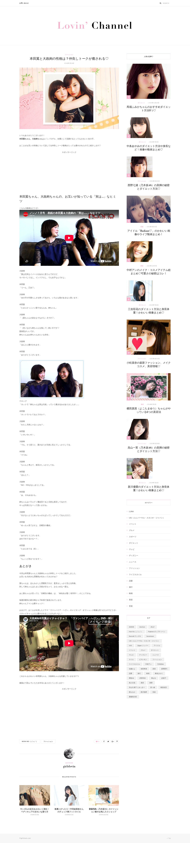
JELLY (152, 627)
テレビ (131, 549)
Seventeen (150, 636)
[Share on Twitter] (108, 741)
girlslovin (69, 766)
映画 (131, 593)
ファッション (69, 54)
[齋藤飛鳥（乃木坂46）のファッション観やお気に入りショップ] (103, 795)
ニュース (132, 562)
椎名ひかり (159, 673)
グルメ (131, 530)
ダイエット (141, 103)
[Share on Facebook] (104, 741)
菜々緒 (152, 687)
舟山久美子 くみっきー (137, 687)
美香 (151, 683)
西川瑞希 (144, 692)
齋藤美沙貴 (133, 697)
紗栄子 (163, 678)
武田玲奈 (142, 678)
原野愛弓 (164, 669)
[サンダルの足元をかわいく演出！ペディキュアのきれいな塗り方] (34, 795)
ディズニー (133, 555)
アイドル (157, 645)
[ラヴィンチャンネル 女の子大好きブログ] (95, 25)
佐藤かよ (132, 669)
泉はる (153, 678)
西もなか (132, 692)
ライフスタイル (135, 574)
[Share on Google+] (113, 741)
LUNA (131, 511)
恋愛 (131, 581)
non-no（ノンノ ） (30, 741)
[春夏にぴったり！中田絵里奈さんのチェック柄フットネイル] (69, 795)
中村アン (148, 664)
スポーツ (132, 536)
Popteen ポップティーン (156, 632)
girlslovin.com (26, 838)
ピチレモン (143, 659)
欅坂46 (131, 678)
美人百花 (132, 683)
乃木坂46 (160, 664)
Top (169, 838)
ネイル (131, 659)
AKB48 (131, 627)
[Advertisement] (69, 172)
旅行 (131, 587)
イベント (132, 524)
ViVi (130, 645)
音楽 (141, 226)
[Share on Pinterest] (117, 741)
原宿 (154, 669)
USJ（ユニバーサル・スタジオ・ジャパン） (147, 518)
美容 (141, 266)
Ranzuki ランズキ (135, 636)
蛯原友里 (164, 687)
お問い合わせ (24, 3)
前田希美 (144, 669)
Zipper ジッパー (142, 645)
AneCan (142, 627)
